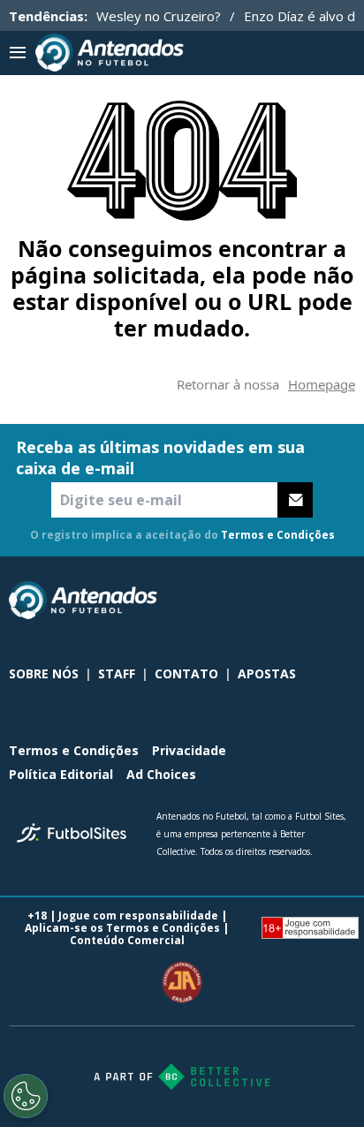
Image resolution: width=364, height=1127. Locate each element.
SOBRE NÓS (44, 673)
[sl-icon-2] (305, 600)
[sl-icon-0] (228, 600)
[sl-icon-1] (266, 600)
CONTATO (186, 673)
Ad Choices (161, 774)
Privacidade (189, 750)
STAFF (116, 673)
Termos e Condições (278, 534)
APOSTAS (267, 673)
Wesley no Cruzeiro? (158, 16)
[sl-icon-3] (344, 600)
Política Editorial (61, 774)
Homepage (321, 384)
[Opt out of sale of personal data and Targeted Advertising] (26, 1096)
